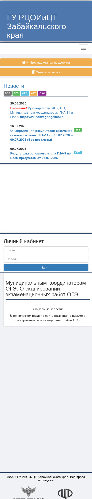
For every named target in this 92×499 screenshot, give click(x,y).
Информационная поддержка (47, 62)
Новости (14, 85)
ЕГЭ (16, 93)
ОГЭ (24, 93)
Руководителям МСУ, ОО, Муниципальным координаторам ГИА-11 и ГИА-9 (41, 112)
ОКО (42, 93)
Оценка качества (47, 72)
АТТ (33, 93)
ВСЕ (7, 93)
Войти (46, 267)
